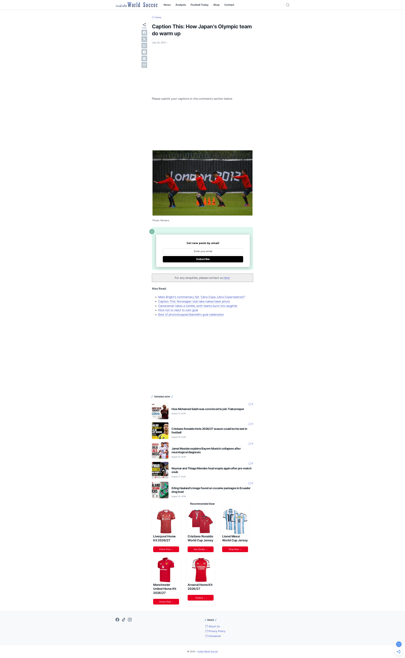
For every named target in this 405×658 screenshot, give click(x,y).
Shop (216, 4)
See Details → (201, 549)
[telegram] (144, 52)
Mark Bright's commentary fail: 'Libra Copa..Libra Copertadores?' (201, 297)
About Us (214, 626)
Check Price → (166, 549)
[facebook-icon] (117, 620)
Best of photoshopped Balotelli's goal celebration (191, 314)
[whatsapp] (144, 45)
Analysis (180, 4)
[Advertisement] (202, 70)
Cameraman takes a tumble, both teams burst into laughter (197, 305)
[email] (144, 65)
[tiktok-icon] (123, 620)
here (227, 277)
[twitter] (144, 39)
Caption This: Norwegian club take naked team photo (194, 301)
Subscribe (203, 259)
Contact (229, 4)
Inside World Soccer (207, 651)
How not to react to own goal (178, 310)
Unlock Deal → (166, 601)
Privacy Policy (216, 631)
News (167, 4)
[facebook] (144, 32)
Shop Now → (235, 549)
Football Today (200, 4)
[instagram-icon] (130, 620)
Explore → (201, 597)
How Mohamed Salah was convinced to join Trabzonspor (207, 409)
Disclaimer (214, 636)
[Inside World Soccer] (136, 4)
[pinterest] (144, 58)
